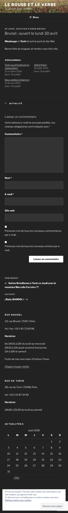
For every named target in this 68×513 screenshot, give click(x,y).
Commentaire (13, 134)
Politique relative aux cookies (18, 500)
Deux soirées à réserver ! (17, 79)
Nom (8, 178)
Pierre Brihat (37, 29)
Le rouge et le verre (30, 4)
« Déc (16, 477)
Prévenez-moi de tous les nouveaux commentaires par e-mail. (33, 232)
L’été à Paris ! (40, 65)
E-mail (9, 194)
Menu (36, 17)
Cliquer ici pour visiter (17, 366)
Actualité (15, 103)
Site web (10, 210)
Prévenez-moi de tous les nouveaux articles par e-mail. (32, 248)
